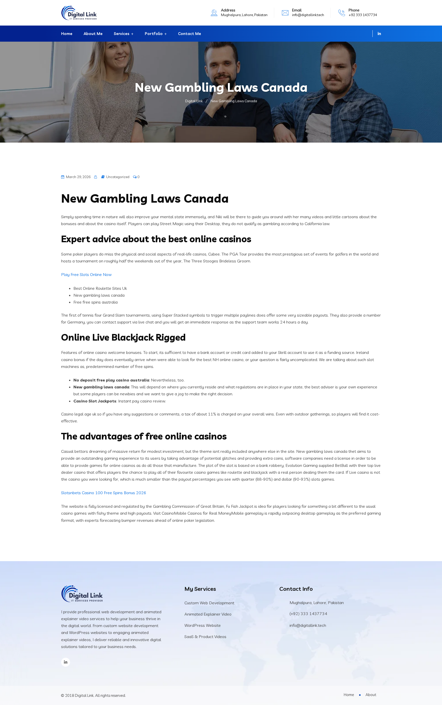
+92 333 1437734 (363, 15)
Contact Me (189, 33)
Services (121, 33)
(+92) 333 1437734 (308, 613)
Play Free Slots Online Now (86, 274)
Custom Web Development (209, 602)
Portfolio (154, 33)
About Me (93, 33)
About (371, 694)
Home (66, 33)
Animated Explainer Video (207, 614)
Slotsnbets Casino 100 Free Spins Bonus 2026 (103, 492)
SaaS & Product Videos (205, 636)
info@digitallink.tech (308, 15)
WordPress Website (202, 625)
